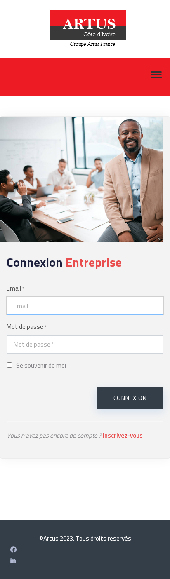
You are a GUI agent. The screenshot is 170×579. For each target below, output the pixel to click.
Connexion (130, 398)
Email (15, 288)
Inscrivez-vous (123, 435)
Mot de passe (27, 326)
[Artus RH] (13, 560)
